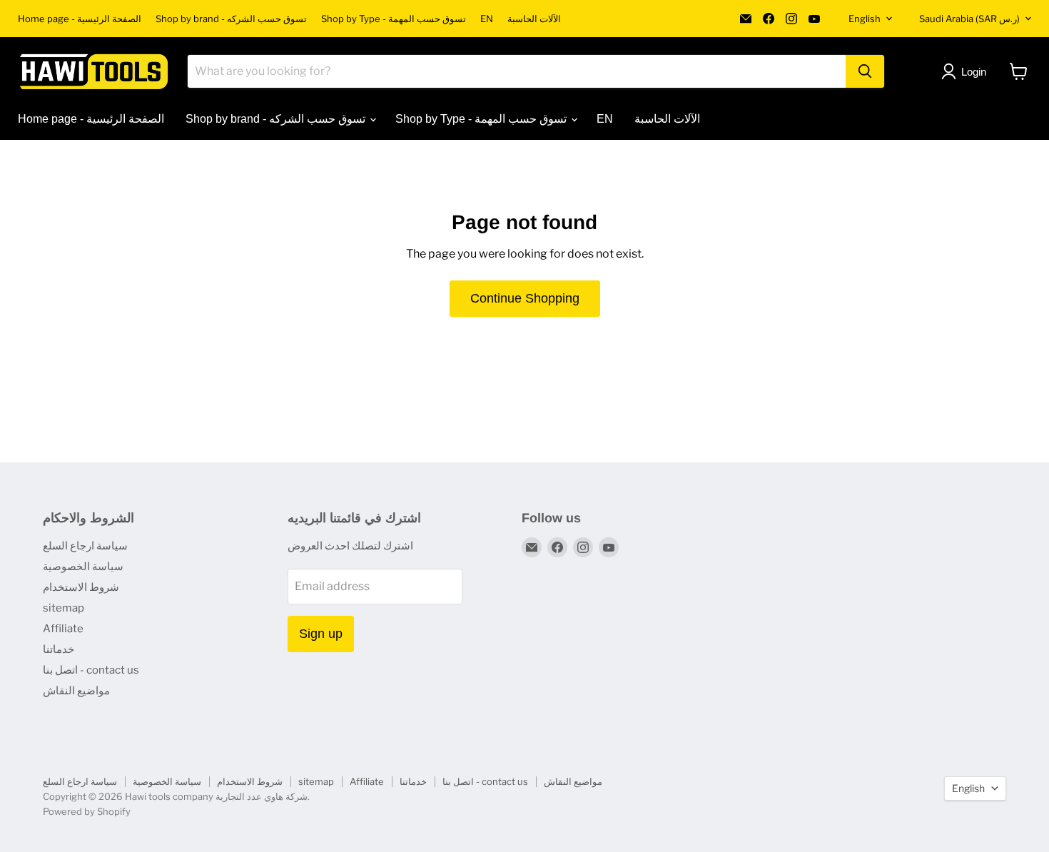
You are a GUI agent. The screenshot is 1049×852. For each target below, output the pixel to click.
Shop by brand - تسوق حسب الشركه (231, 19)
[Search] (865, 71)
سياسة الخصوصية (83, 566)
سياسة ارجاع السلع (85, 545)
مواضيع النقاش (76, 690)
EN (486, 19)
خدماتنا (58, 649)
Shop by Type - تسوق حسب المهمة (393, 19)
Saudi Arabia (969, 18)
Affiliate (63, 628)
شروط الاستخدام (81, 587)
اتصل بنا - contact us (91, 670)
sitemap (63, 608)
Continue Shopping (524, 298)
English (864, 18)
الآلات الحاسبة (534, 19)
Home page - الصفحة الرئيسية (79, 19)
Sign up (321, 634)
